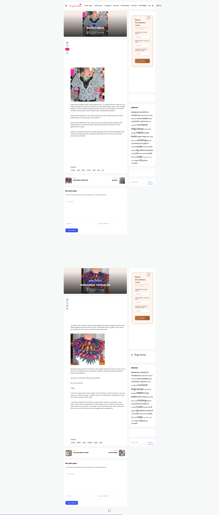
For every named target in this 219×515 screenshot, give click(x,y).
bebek (145, 118)
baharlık (150, 115)
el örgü (73, 170)
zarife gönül (143, 153)
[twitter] (67, 45)
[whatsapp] (67, 52)
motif (94, 170)
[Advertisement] (98, 53)
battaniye (134, 118)
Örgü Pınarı (93, 32)
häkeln (140, 132)
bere (146, 121)
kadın (83, 170)
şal (144, 160)
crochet (141, 124)
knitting (142, 140)
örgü (98, 170)
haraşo (133, 133)
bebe (139, 118)
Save (67, 49)
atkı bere (144, 115)
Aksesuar (91, 280)
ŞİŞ (141, 160)
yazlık (132, 153)
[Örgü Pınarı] (75, 5)
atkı (139, 115)
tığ (102, 170)
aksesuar (135, 112)
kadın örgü (134, 140)
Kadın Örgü (95, 23)
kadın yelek (149, 137)
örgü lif (137, 160)
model (88, 170)
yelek (137, 153)
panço (133, 150)
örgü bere (146, 157)
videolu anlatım (146, 150)
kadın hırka (141, 136)
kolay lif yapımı (142, 143)
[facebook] (67, 42)
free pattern (147, 129)
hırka (78, 170)
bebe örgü (139, 121)
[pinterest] (67, 305)
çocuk (135, 157)
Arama (150, 182)
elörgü (140, 128)
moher (145, 147)
